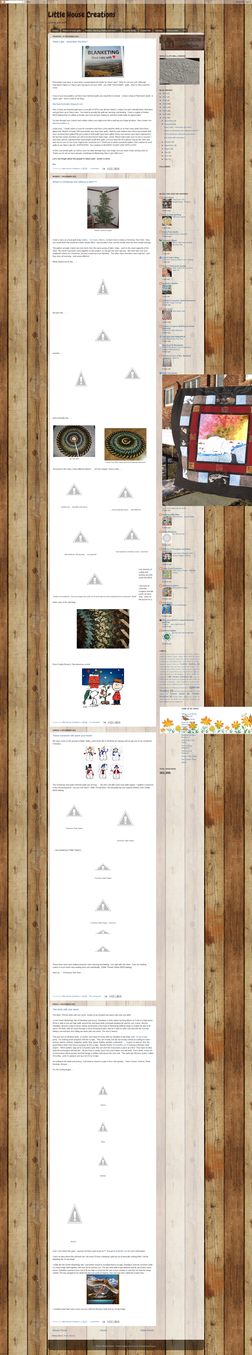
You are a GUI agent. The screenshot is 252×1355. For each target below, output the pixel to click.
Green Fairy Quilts (170, 232)
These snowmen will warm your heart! (72, 735)
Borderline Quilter (170, 283)
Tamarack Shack (169, 240)
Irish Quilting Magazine (187, 747)
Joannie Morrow (174, 672)
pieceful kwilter (169, 631)
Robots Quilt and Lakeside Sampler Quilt (182, 243)
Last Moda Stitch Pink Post (172, 339)
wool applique (176, 701)
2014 (164, 107)
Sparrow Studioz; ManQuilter (183, 691)
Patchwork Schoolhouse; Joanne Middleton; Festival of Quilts (179, 682)
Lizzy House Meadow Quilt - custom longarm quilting (183, 554)
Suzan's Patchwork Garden (174, 266)
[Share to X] (113, 168)
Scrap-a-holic (141, 1037)
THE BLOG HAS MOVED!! (172, 330)
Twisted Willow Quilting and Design (185, 696)
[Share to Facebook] (115, 168)
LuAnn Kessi (168, 197)
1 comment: (95, 169)
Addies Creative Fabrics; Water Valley (179, 656)
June (166, 156)
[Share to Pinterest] (118, 168)
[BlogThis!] (110, 168)
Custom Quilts (130, 30)
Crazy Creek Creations (172, 568)
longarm (174, 679)
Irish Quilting (193, 669)
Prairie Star (165, 684)
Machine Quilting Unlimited (188, 731)
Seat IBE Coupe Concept (171, 303)
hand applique (182, 667)
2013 (164, 111)
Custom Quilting (188, 664)
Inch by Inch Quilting (171, 215)
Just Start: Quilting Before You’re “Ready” (178, 260)
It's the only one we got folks (183, 633)
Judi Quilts (167, 603)
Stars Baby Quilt (178, 311)
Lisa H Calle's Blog (170, 258)
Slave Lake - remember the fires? (70, 41)
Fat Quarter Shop (189, 759)
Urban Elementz (164, 699)
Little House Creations (81, 14)
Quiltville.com (121, 1045)
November (169, 124)
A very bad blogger (179, 605)
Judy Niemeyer (178, 674)
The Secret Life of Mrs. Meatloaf (176, 356)
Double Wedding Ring (166, 667)
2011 (164, 118)
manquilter (183, 679)
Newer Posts (59, 1330)
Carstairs (170, 659)
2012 (164, 114)
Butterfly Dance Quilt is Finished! (174, 234)
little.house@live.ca (61, 123)
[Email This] (108, 168)
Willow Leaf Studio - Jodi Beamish (190, 715)
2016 (164, 100)
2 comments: (95, 722)
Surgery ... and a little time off (173, 624)
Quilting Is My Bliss (171, 515)
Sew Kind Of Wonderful (172, 345)
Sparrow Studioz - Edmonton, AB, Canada (189, 724)
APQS (184, 763)
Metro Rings (193, 679)
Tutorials (158, 30)
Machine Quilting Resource (188, 736)
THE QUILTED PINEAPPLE (173, 337)
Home (55, 30)
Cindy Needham (169, 532)
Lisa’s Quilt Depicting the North (174, 508)
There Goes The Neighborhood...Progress (181, 201)
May (166, 159)
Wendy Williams (164, 701)
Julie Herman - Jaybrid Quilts (183, 517)
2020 (164, 93)
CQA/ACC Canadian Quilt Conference (179, 301)
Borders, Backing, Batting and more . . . (102, 30)
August (167, 149)
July (166, 152)
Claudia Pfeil (193, 659)
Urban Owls (178, 699)
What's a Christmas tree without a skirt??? (75, 182)
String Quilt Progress (180, 588)
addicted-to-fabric (170, 586)
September (169, 145)
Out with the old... (179, 534)
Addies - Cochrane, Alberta (93, 240)
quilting (174, 684)
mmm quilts (167, 309)
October (168, 142)
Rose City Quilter (169, 373)
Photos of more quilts (72, 30)
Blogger (152, 1346)
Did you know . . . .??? (176, 30)
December (169, 121)
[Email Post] (103, 169)
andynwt (134, 1346)
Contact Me (146, 30)
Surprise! (175, 358)
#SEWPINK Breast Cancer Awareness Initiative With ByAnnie (176, 348)
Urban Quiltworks (191, 699)
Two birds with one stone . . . (68, 1009)
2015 (164, 104)
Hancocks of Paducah (187, 752)
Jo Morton (162, 672)
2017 (164, 97)
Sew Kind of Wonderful (178, 688)
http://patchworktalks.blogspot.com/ (68, 104)
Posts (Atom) (69, 1336)
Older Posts (147, 1330)
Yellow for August (178, 217)
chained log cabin (181, 659)
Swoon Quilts (177, 693)
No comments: (95, 996)
